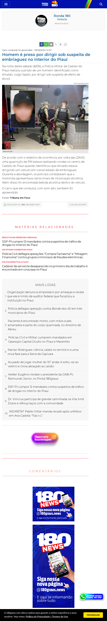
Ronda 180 (62, 16)
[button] (47, 617)
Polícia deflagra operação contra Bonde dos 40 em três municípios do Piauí (45, 310)
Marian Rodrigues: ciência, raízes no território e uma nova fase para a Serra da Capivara (43, 352)
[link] (41, 44)
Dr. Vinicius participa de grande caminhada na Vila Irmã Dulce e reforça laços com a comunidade (46, 401)
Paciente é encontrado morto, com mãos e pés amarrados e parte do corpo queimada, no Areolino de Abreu (44, 325)
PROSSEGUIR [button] (93, 615)
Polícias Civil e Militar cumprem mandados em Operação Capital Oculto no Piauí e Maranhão (40, 339)
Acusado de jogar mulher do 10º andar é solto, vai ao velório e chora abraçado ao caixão (43, 364)
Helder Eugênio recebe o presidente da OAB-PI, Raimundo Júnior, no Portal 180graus (40, 376)
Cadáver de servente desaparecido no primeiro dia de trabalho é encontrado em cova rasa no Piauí (45, 266)
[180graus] (45, 4)
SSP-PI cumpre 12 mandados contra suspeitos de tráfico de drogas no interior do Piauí (41, 241)
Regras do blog (61, 24)
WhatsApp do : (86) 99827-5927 (23, 204)
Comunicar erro (78, 204)
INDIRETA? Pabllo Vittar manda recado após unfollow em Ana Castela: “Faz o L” (45, 413)
